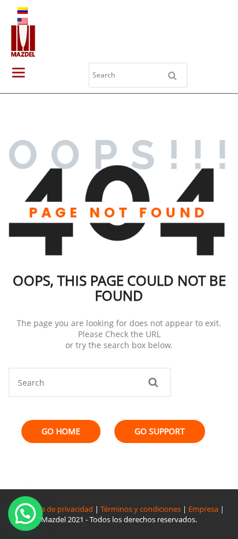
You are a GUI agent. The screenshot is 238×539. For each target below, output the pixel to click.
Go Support (160, 431)
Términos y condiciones (141, 509)
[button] (25, 513)
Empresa (203, 509)
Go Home (61, 431)
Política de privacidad (56, 509)
